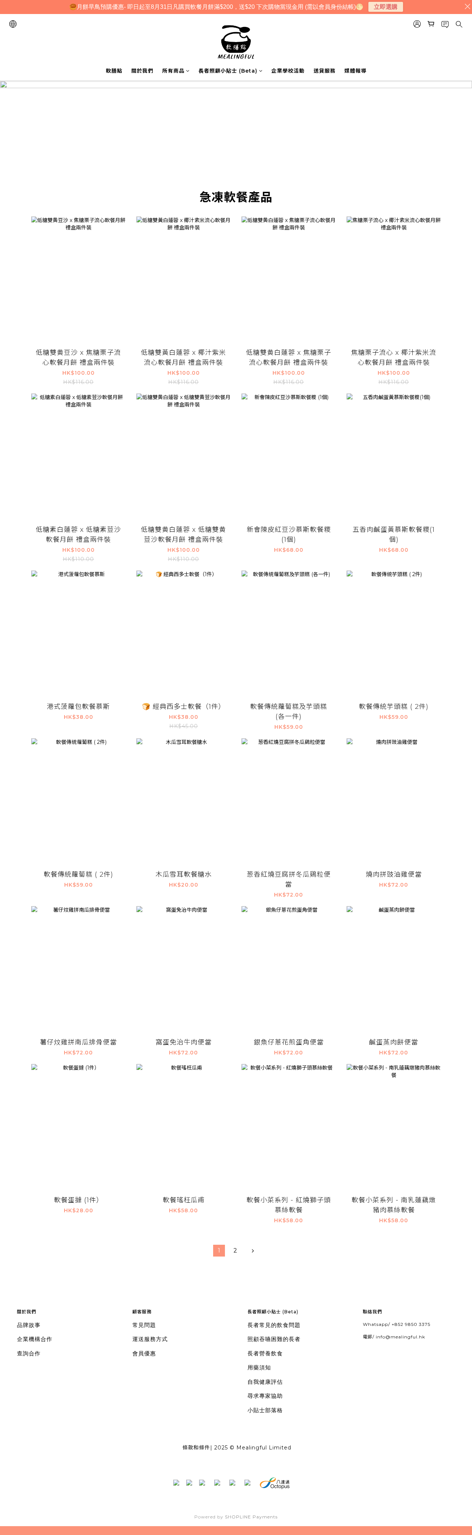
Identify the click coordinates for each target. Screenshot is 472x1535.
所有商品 (173, 70)
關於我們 (142, 70)
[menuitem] (219, 1251)
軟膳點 (114, 70)
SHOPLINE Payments (251, 1517)
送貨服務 (324, 70)
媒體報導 (355, 70)
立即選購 (386, 7)
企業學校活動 (288, 70)
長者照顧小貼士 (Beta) (227, 70)
